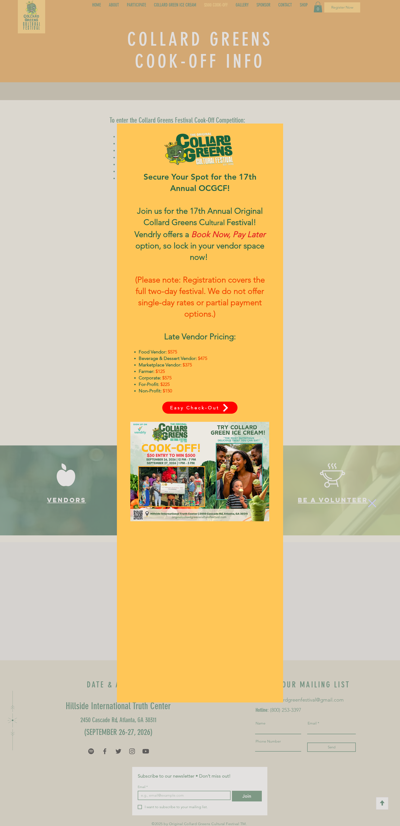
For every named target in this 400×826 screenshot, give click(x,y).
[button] (372, 503)
